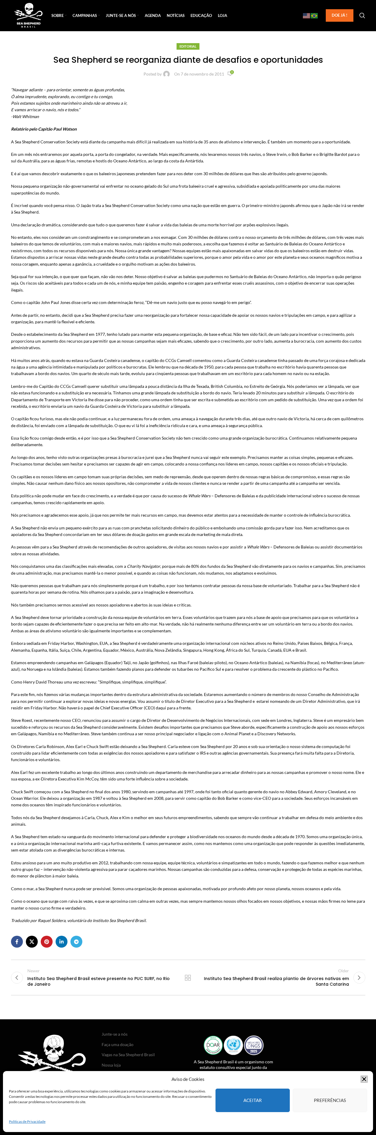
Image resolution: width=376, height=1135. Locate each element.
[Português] (314, 15)
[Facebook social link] (17, 942)
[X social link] (32, 942)
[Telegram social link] (76, 942)
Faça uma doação (117, 1044)
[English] (307, 15)
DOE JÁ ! (339, 15)
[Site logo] (28, 15)
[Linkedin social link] (61, 942)
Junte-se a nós (115, 1034)
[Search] (362, 15)
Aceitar (252, 1100)
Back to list (188, 978)
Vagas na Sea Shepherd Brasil (128, 1054)
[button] (364, 1079)
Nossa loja (111, 1064)
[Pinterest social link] (47, 942)
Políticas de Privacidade (27, 1121)
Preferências (330, 1100)
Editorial (188, 46)
